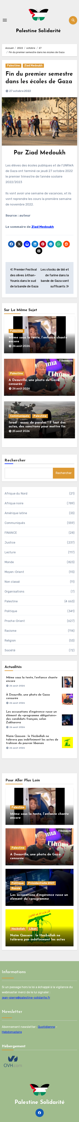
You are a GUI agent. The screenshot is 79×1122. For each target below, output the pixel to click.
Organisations (14, 591)
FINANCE (11, 532)
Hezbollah (18, 928)
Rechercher (15, 460)
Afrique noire (14, 503)
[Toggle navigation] (5, 20)
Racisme (10, 630)
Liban (33, 928)
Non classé (12, 581)
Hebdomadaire (12, 1032)
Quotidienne (46, 1027)
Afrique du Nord (16, 493)
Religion (10, 640)
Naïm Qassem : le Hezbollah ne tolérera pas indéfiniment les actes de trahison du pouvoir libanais (32, 740)
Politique (11, 611)
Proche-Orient (15, 621)
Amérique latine (16, 513)
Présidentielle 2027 (41, 883)
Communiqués (19, 416)
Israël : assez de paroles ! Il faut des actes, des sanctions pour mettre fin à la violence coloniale (39, 426)
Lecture (10, 552)
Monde (9, 562)
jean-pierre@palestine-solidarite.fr (26, 997)
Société (10, 650)
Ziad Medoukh (33, 65)
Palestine (13, 65)
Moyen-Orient (14, 572)
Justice (10, 542)
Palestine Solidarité (38, 30)
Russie (16, 888)
